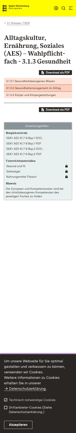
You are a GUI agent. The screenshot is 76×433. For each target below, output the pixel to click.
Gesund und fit (15, 166)
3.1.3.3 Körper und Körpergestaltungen (31, 95)
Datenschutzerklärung (27, 388)
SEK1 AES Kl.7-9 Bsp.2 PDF (24, 154)
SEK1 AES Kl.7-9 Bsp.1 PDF (23, 143)
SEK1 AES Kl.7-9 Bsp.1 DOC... (25, 138)
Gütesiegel (13, 171)
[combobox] (56, 8)
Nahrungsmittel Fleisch (21, 176)
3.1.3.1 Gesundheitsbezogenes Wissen (30, 81)
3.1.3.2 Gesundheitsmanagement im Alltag (33, 88)
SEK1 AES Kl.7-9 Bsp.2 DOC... (25, 148)
